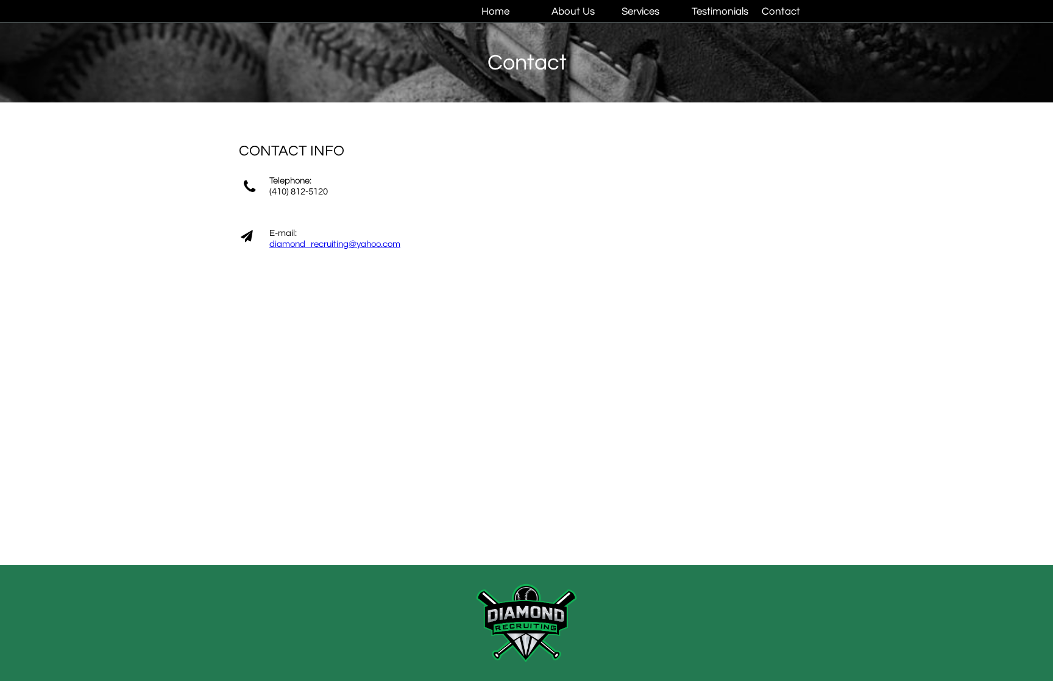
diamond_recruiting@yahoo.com (334, 244)
